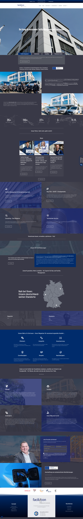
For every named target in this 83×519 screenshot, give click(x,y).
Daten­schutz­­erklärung (69, 511)
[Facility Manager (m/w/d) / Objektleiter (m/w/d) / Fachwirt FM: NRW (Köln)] (26, 147)
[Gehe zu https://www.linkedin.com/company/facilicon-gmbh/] (34, 1)
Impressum (69, 509)
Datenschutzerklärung (50, 453)
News (43, 5)
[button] (41, 1)
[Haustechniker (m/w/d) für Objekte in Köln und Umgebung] (56, 147)
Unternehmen (54, 5)
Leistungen (47, 5)
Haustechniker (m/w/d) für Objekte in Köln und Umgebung (56, 158)
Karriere (60, 5)
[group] (9, 120)
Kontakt (64, 5)
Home (40, 5)
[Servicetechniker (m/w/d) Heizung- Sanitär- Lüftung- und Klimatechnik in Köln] (41, 147)
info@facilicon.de (45, 455)
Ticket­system (69, 507)
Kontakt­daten (69, 506)
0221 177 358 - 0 (14, 509)
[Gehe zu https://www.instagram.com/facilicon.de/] (33, 1)
